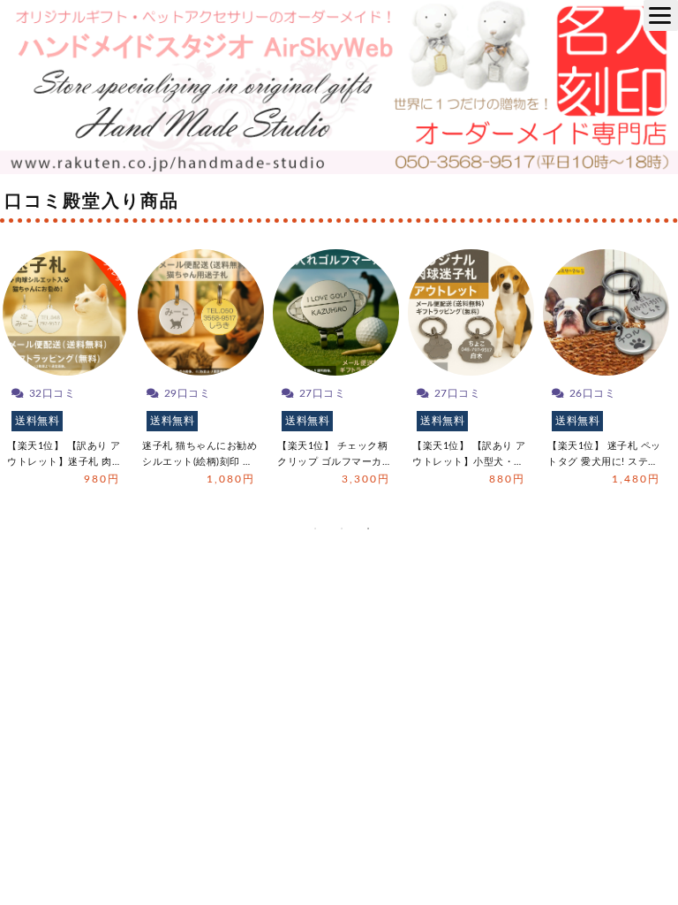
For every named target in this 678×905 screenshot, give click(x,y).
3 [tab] (368, 528)
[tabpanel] (66, 373)
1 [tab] (315, 528)
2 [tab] (341, 528)
